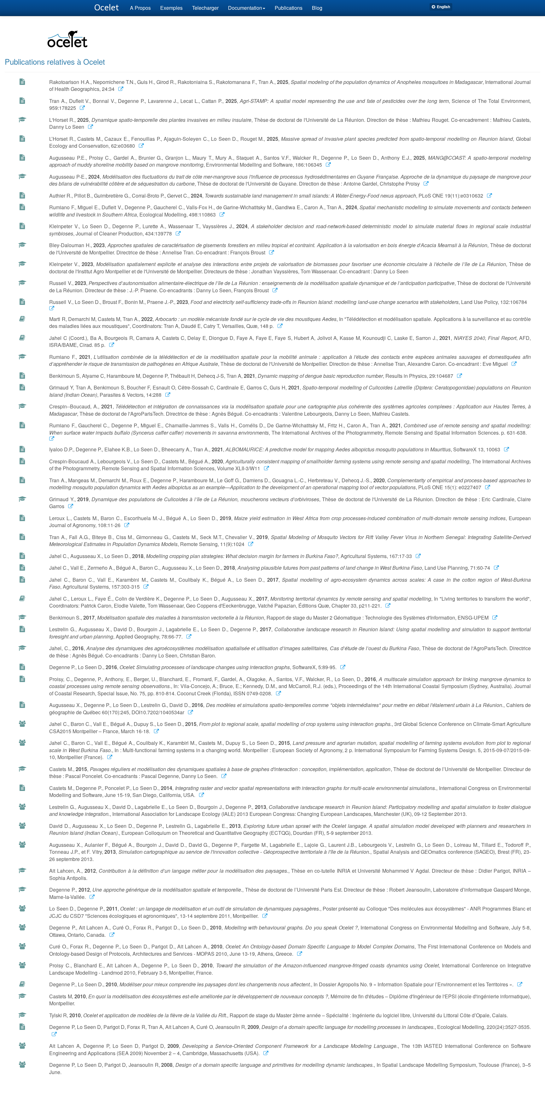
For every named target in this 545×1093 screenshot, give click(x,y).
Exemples (171, 7)
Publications (288, 7)
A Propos (140, 7)
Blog (317, 7)
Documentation (245, 7)
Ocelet (106, 8)
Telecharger (205, 7)
